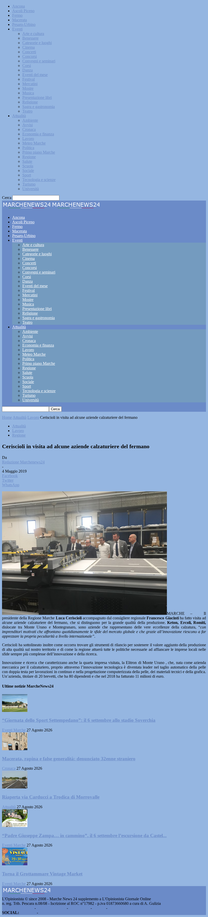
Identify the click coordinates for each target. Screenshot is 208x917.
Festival (28, 79)
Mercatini (30, 84)
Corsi (26, 65)
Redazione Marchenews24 (23, 462)
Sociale (28, 170)
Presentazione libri (37, 97)
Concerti (29, 52)
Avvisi (27, 125)
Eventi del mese (35, 75)
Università (30, 189)
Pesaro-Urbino (24, 24)
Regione (29, 157)
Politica (28, 148)
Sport (26, 175)
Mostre (27, 88)
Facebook (28, 912)
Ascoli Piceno (23, 11)
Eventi (17, 29)
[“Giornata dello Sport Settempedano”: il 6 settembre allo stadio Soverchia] (14, 710)
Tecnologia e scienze (39, 179)
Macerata (19, 20)
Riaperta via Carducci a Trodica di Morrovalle (50, 797)
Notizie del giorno (51, 908)
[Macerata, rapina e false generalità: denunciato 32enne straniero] (14, 749)
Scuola (27, 166)
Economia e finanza (38, 134)
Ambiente (30, 120)
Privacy (99, 908)
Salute (27, 161)
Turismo (29, 184)
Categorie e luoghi (37, 43)
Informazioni (79, 908)
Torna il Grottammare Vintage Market (42, 873)
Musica (28, 93)
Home (7, 417)
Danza (27, 70)
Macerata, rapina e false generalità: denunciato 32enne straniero (68, 758)
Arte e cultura (33, 33)
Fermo (17, 15)
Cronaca (29, 129)
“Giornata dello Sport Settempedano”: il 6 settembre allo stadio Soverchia (78, 720)
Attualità (19, 116)
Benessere (30, 38)
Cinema (28, 47)
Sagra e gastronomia (38, 106)
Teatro (27, 111)
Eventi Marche (14, 730)
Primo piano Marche (38, 152)
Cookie (114, 908)
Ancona (18, 6)
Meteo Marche (34, 143)
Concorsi (29, 56)
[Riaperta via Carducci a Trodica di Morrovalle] (14, 787)
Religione (30, 102)
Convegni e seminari (38, 61)
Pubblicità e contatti (17, 908)
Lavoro (28, 138)
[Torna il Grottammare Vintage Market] (14, 864)
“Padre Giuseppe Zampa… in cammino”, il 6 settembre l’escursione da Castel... (84, 835)
